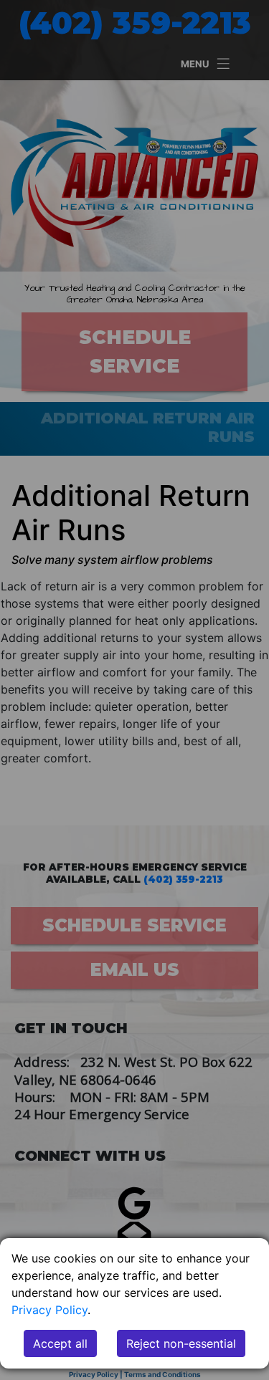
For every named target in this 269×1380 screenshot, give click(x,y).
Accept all (60, 1343)
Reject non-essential (181, 1343)
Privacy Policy (49, 1310)
